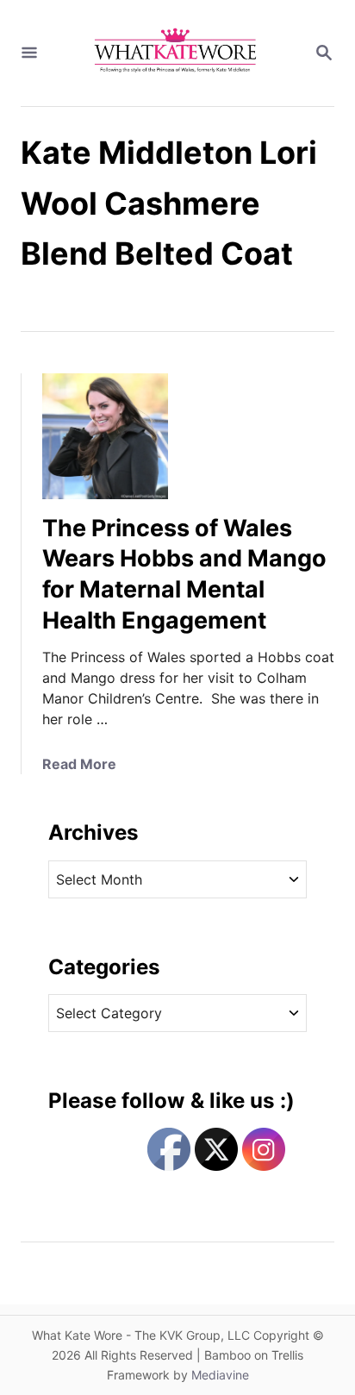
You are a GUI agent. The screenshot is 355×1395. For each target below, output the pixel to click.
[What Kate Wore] (176, 53)
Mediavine (220, 1374)
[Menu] (29, 53)
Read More (79, 764)
